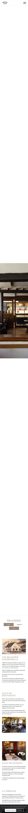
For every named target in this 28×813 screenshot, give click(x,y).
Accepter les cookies (10, 810)
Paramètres (20, 810)
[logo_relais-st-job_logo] (11, 3)
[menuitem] (24, 3)
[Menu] (24, 3)
